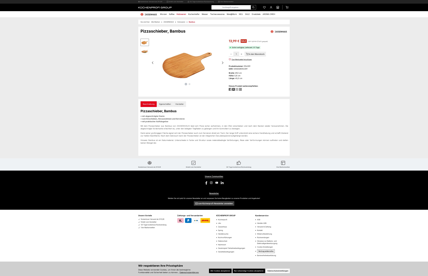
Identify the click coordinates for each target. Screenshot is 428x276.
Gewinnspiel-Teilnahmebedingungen (231, 248)
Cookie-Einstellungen (265, 247)
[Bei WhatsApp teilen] (237, 89)
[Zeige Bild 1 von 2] (186, 84)
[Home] (149, 14)
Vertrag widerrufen (266, 251)
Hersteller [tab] (179, 104)
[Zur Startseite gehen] (155, 7)
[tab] (149, 104)
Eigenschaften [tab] (165, 104)
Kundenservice (262, 215)
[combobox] (231, 7)
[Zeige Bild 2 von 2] (189, 84)
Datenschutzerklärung (189, 272)
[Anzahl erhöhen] (241, 54)
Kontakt (260, 230)
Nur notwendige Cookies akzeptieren (249, 271)
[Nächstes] (222, 62)
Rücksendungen (263, 237)
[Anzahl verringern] (231, 54)
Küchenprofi (222, 220)
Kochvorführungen (225, 237)
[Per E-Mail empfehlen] (240, 89)
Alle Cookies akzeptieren (220, 271)
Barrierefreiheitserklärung (266, 255)
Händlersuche (223, 234)
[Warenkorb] (287, 7)
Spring (220, 230)
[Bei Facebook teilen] (230, 89)
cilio (219, 223)
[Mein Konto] (271, 7)
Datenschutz (222, 241)
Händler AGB (261, 223)
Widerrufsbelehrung (264, 234)
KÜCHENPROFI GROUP (226, 215)
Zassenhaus (222, 227)
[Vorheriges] (152, 62)
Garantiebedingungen (226, 252)
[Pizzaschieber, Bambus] (187, 63)
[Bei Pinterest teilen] (233, 89)
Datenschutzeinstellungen (278, 271)
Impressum (222, 245)
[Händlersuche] (278, 7)
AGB (258, 220)
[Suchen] (253, 7)
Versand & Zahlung (264, 227)
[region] (182, 63)
